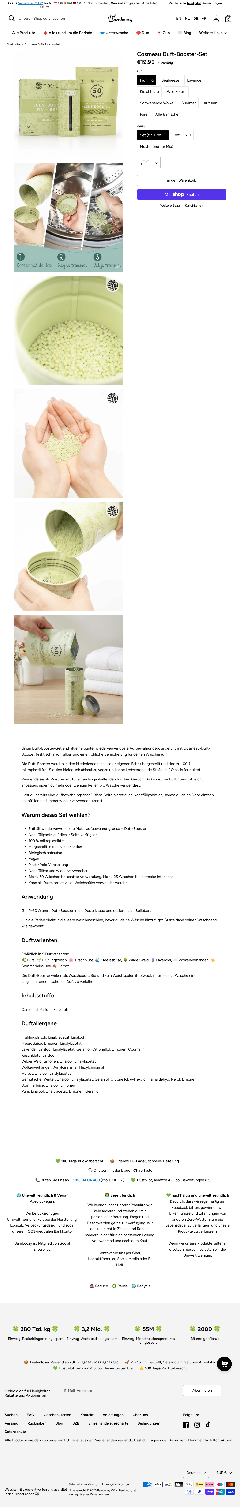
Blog (59, 1423)
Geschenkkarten (57, 1415)
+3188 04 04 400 (85, 1180)
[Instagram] (197, 1424)
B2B (75, 1423)
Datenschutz (15, 1431)
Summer (188, 103)
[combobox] (149, 162)
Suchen (11, 1415)
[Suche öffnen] (11, 18)
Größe (141, 126)
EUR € (221, 1472)
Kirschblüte (149, 91)
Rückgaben (36, 1423)
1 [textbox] (141, 164)
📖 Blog (184, 32)
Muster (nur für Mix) (156, 146)
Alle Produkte (23, 32)
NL (187, 18)
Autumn (210, 103)
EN (178, 18)
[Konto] (216, 17)
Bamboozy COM (107, 1490)
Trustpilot (194, 3)
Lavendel (194, 80)
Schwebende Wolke (156, 103)
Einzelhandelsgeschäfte (108, 1423)
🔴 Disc (142, 32)
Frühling (147, 80)
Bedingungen (149, 1423)
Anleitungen (113, 1415)
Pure (143, 114)
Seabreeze (170, 80)
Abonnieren (202, 1390)
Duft (140, 71)
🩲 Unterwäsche (114, 32)
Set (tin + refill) (153, 135)
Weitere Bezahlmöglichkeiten (181, 206)
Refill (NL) (182, 135)
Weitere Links (211, 32)
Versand (11, 1423)
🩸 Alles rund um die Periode (67, 32)
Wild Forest (176, 91)
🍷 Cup (163, 32)
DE (195, 18)
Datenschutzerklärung (83, 1484)
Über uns (140, 1415)
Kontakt (87, 1415)
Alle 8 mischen (167, 114)
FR (204, 18)
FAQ (30, 1415)
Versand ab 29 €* (30, 3)
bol (177, 1180)
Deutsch (194, 1472)
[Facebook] (186, 1424)
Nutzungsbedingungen (116, 1484)
